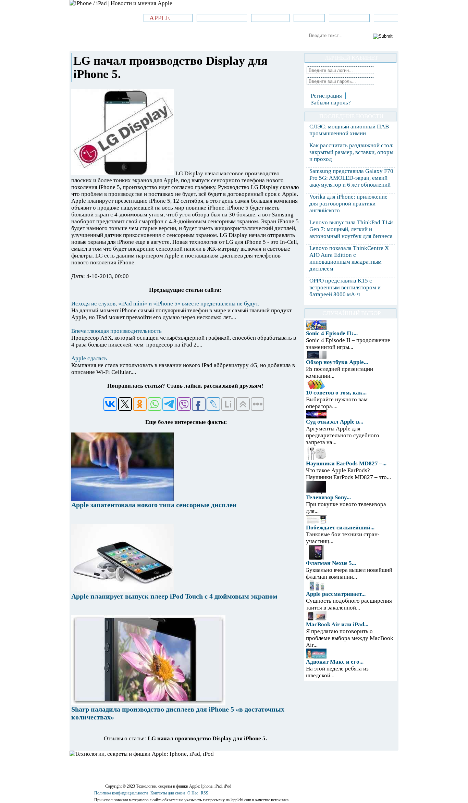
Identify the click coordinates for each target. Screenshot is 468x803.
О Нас (192, 793)
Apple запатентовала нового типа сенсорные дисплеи (154, 505)
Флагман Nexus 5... (331, 563)
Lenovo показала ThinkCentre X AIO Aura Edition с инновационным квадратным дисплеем (349, 258)
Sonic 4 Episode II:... (332, 333)
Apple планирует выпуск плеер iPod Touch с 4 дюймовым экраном (174, 596)
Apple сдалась (89, 358)
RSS (204, 793)
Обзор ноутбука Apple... (337, 362)
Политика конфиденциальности (121, 793)
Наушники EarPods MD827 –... (346, 463)
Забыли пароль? (331, 102)
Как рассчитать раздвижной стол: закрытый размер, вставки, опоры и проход (351, 152)
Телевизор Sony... (328, 497)
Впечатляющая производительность (116, 331)
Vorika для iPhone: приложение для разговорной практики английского (348, 203)
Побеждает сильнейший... (340, 527)
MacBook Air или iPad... (337, 624)
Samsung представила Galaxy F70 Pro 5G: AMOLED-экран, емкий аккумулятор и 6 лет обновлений (351, 178)
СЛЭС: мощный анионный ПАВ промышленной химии (349, 130)
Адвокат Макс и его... (335, 661)
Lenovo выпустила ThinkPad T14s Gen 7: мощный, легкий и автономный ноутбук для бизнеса (351, 229)
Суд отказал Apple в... (334, 421)
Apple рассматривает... (336, 594)
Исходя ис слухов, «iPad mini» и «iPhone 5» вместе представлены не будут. (165, 303)
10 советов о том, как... (336, 392)
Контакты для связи (167, 793)
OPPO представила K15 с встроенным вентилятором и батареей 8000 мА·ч (345, 287)
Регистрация (326, 95)
